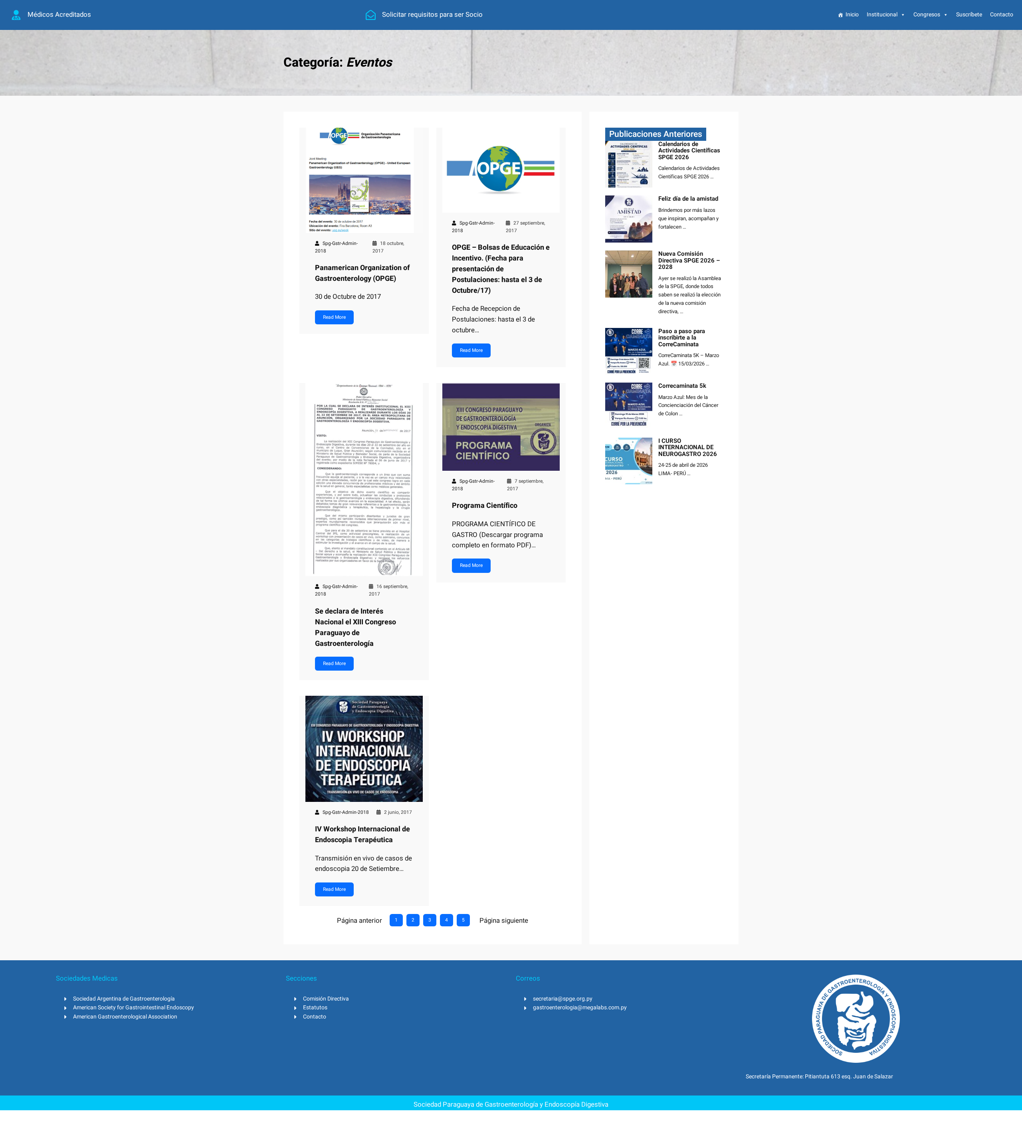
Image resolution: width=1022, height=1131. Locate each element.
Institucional (882, 14)
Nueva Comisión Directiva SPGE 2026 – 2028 (689, 260)
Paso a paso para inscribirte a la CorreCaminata (681, 338)
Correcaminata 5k (682, 386)
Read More (334, 317)
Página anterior (359, 921)
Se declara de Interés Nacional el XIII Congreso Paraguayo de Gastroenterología (355, 627)
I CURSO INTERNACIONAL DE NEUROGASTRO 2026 (687, 448)
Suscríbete (969, 14)
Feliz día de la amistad (688, 198)
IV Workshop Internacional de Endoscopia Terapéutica (362, 834)
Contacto (1001, 14)
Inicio (852, 14)
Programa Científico (484, 505)
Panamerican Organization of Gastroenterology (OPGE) (362, 273)
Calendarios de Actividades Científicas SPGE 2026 (689, 151)
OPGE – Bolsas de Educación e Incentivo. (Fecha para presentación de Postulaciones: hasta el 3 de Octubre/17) (501, 269)
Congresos (926, 14)
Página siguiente (503, 921)
